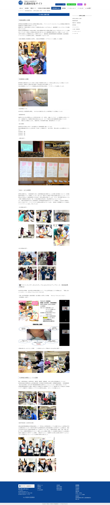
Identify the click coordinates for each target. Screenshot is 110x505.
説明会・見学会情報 (71, 4)
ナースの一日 (75, 33)
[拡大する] (68, 301)
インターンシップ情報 (60, 4)
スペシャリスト (75, 27)
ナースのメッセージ (76, 31)
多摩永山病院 (59, 488)
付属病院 (58, 485)
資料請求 (79, 4)
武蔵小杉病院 (59, 486)
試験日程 (77, 491)
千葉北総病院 (59, 489)
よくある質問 (40, 489)
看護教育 (39, 486)
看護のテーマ (40, 485)
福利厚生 (77, 489)
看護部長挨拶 (75, 20)
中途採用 (77, 488)
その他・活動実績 (76, 29)
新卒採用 (77, 486)
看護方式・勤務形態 (76, 22)
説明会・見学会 (79, 492)
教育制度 (74, 24)
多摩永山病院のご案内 (77, 18)
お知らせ (39, 488)
